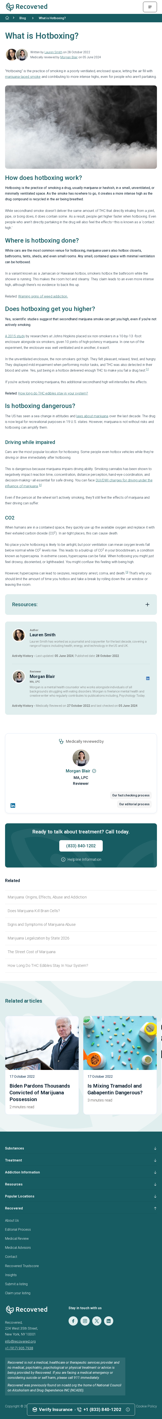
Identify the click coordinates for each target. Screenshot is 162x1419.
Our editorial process (134, 804)
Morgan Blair (69, 57)
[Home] (7, 18)
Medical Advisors (18, 1248)
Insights (11, 1275)
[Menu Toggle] (150, 7)
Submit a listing (16, 1284)
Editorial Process (18, 1230)
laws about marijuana (92, 416)
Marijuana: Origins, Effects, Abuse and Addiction (47, 897)
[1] (147, 369)
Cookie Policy (146, 1406)
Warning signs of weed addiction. (43, 296)
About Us (12, 1220)
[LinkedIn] (12, 805)
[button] (81, 859)
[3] (127, 572)
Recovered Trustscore (22, 1266)
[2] (40, 485)
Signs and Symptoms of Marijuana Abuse (42, 924)
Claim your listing (17, 1293)
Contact (11, 1257)
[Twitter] (96, 1321)
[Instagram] (85, 1321)
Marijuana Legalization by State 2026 (38, 938)
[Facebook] (73, 1321)
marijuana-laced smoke (22, 77)
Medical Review (17, 1239)
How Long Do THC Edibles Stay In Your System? (48, 965)
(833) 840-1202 (81, 845)
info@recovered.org (20, 1341)
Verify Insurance (56, 1409)
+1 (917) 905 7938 (19, 1348)
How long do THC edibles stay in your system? (53, 393)
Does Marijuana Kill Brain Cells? (34, 911)
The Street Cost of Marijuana (31, 952)
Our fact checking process (131, 795)
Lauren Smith (53, 52)
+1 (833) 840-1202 (102, 1409)
